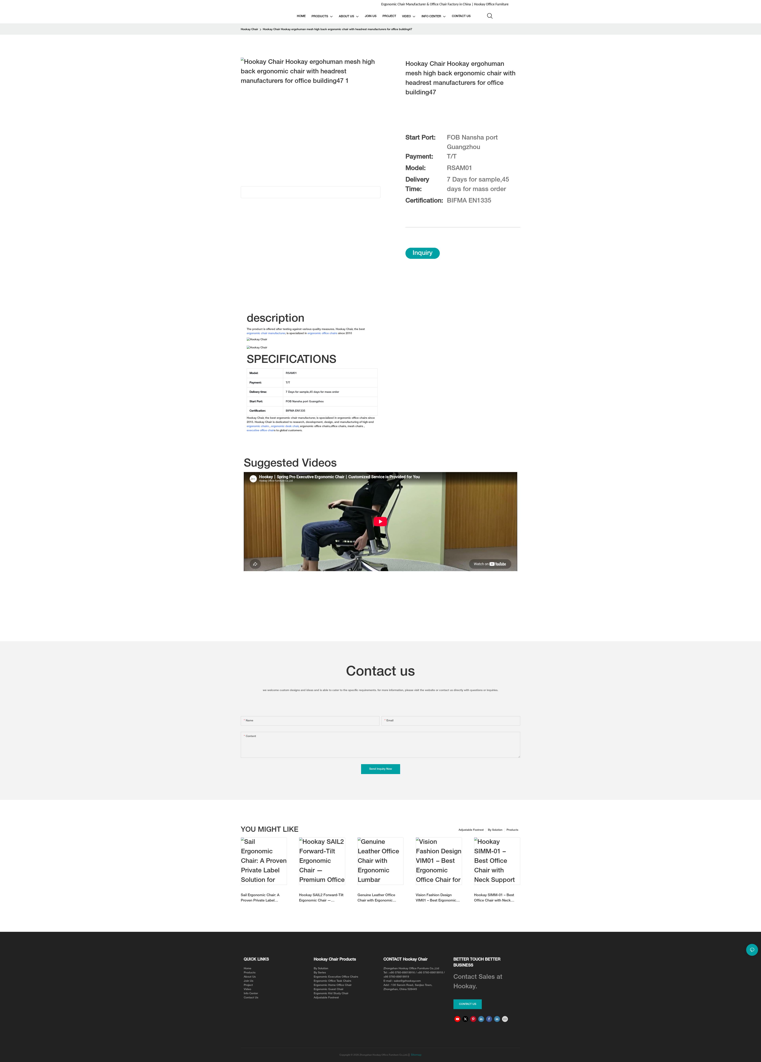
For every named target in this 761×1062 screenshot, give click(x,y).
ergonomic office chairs (322, 333)
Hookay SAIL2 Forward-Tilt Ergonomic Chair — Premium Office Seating (321, 898)
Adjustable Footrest (471, 830)
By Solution (495, 830)
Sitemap (416, 1055)
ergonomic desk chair (285, 426)
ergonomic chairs (258, 426)
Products (512, 830)
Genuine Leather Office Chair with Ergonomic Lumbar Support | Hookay (379, 898)
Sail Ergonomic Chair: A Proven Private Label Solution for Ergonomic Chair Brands (260, 898)
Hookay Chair (249, 29)
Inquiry (423, 253)
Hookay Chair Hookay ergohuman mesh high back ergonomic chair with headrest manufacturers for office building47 (337, 29)
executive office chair (260, 430)
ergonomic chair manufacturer (266, 333)
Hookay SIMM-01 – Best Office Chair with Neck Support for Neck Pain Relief (494, 898)
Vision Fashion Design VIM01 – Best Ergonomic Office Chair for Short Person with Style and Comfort (436, 898)
